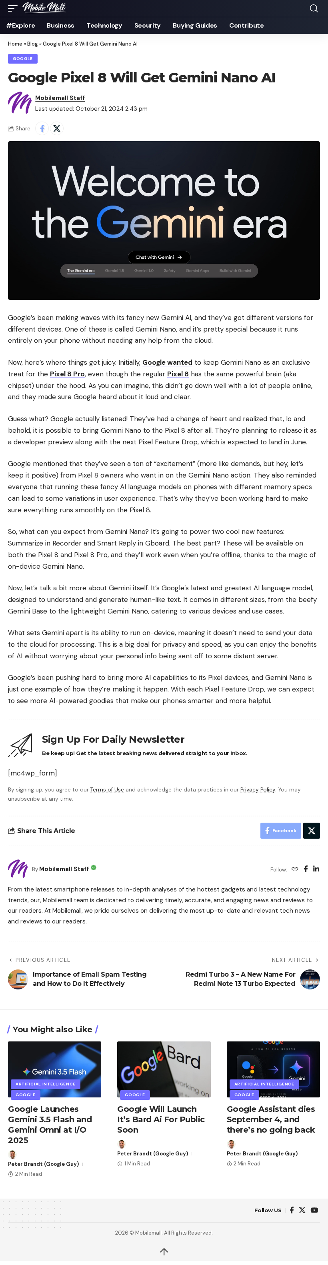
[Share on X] (57, 128)
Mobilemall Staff (60, 98)
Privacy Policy (257, 789)
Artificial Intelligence (46, 1084)
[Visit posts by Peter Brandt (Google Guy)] (12, 1154)
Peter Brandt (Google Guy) (43, 1164)
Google (23, 58)
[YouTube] (314, 1210)
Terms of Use (107, 789)
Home (15, 43)
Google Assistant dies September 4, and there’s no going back (271, 1119)
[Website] (295, 869)
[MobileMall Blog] (54, 8)
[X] (302, 1210)
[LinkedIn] (316, 869)
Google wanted (167, 362)
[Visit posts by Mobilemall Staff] (20, 104)
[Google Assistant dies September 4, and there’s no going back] (273, 1069)
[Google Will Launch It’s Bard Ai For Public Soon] (163, 1069)
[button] (15, 8)
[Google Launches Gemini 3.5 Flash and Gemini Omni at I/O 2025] (54, 1069)
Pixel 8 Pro (67, 374)
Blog (32, 43)
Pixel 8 (178, 374)
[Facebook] (306, 869)
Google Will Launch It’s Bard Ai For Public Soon (161, 1119)
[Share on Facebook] (42, 128)
